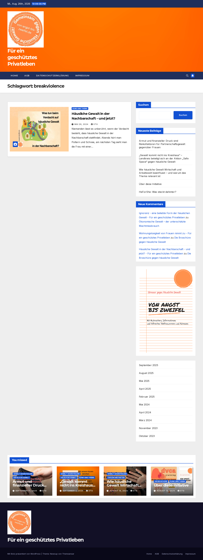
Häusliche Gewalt (21, 477)
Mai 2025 (144, 380)
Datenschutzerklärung (52, 75)
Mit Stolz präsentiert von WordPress (24, 554)
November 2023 (148, 428)
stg (95, 124)
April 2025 (145, 388)
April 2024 (145, 412)
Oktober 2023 (147, 436)
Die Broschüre (161, 481)
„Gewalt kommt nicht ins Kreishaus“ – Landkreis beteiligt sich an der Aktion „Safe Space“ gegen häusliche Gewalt (164, 158)
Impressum (82, 75)
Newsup (54, 554)
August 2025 (146, 373)
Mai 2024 (144, 404)
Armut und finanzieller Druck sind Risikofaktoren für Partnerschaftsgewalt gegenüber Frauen (162, 144)
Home (14, 75)
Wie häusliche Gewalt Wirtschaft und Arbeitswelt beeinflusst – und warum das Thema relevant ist (162, 173)
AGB (27, 75)
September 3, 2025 (73, 491)
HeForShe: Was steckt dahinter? (157, 191)
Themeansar (68, 554)
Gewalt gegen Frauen (23, 474)
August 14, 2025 (119, 491)
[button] (187, 75)
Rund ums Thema (80, 108)
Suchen (143, 104)
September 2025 (148, 365)
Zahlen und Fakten (116, 477)
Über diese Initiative (150, 184)
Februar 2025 (147, 396)
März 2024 (145, 420)
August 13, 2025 (166, 491)
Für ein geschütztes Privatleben (22, 57)
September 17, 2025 (26, 491)
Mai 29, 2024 (81, 124)
